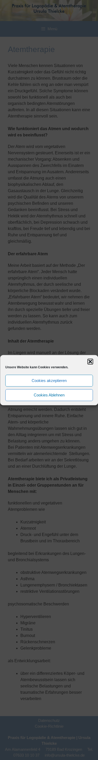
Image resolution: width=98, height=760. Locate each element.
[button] (90, 361)
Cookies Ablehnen (49, 395)
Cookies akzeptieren (49, 380)
